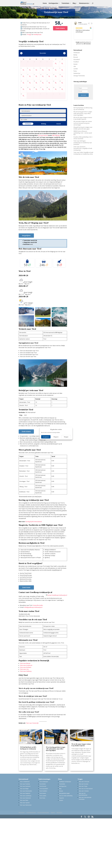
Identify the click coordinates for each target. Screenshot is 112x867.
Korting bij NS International (34, 521)
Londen (76, 69)
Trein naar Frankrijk (25, 784)
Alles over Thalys (83, 786)
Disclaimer (59, 812)
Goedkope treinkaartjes (65, 781)
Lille (75, 66)
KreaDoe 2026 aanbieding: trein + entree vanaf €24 (83, 137)
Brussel (76, 57)
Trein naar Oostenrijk (32, 723)
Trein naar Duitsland (25, 786)
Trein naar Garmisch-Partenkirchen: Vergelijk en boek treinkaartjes (83, 148)
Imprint (53, 812)
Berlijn (75, 55)
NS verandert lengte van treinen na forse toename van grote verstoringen (83, 123)
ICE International (43, 135)
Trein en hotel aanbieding (65, 795)
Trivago (29, 34)
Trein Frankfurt (43, 791)
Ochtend (28, 124)
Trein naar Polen (24, 800)
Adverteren (22, 812)
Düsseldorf (77, 59)
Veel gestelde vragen (64, 793)
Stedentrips (77, 73)
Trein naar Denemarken (26, 791)
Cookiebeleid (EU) (31, 812)
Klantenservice (84, 3)
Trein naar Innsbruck (26, 665)
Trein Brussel (42, 786)
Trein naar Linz (24, 669)
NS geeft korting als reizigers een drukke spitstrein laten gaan (83, 128)
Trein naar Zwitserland (25, 805)
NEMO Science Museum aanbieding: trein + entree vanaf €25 (83, 132)
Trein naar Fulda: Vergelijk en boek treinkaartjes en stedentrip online (83, 153)
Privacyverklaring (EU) (43, 812)
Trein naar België (24, 788)
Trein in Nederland (24, 781)
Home (45, 3)
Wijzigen (66, 437)
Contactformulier (38, 605)
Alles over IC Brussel (84, 781)
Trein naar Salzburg (25, 671)
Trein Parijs (42, 798)
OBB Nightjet (56, 135)
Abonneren (83, 95)
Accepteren (46, 437)
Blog (74, 3)
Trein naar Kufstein (25, 667)
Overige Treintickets (79, 76)
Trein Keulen (42, 793)
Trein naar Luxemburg (25, 795)
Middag (43, 124)
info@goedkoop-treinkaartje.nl (33, 607)
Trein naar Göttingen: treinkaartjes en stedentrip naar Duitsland (83, 142)
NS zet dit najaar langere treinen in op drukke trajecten (83, 118)
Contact (61, 800)
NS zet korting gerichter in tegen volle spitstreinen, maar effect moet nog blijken (83, 113)
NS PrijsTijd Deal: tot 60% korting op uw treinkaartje (83, 108)
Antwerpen (77, 52)
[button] (92, 23)
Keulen (75, 64)
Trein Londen (42, 795)
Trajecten (61, 798)
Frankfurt (76, 62)
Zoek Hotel (26, 587)
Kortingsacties (53, 3)
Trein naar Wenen (25, 663)
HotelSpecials (37, 34)
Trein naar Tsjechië (25, 802)
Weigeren (56, 437)
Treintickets (65, 3)
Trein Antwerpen (43, 781)
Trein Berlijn (42, 784)
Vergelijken (26, 235)
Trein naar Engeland (25, 793)
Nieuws (61, 791)
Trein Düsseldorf (43, 788)
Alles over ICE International (86, 788)
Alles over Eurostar (83, 784)
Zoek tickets (60, 28)
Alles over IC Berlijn (84, 791)
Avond (58, 124)
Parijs (75, 71)
